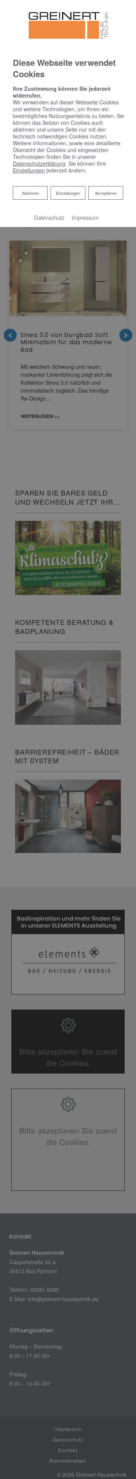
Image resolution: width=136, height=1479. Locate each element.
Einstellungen (68, 193)
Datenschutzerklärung (39, 163)
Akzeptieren (106, 193)
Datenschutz (49, 217)
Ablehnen (30, 193)
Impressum (85, 217)
